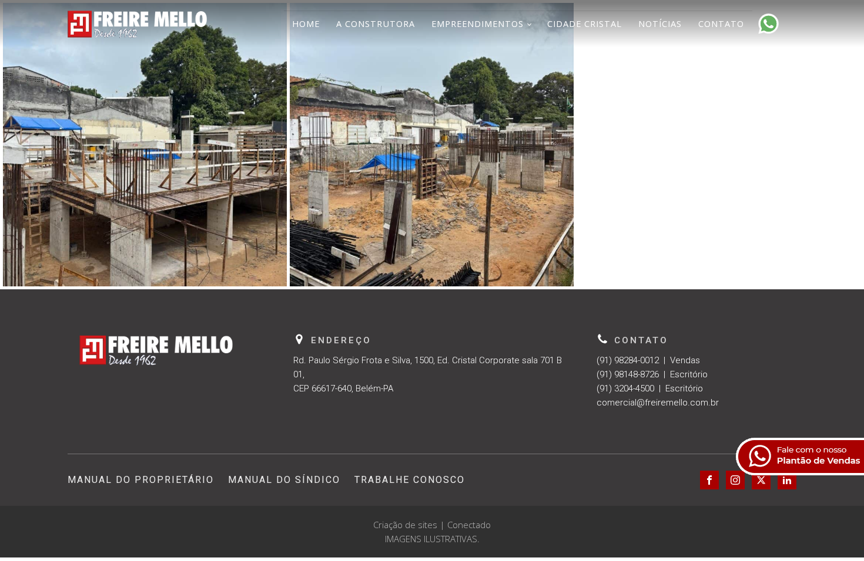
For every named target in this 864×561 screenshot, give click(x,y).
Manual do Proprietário (141, 479)
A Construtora (375, 23)
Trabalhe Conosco (409, 479)
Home (306, 23)
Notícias (660, 23)
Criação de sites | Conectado (432, 524)
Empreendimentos (477, 23)
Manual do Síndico (284, 479)
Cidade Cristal (584, 23)
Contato (721, 23)
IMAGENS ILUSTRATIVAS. (432, 539)
